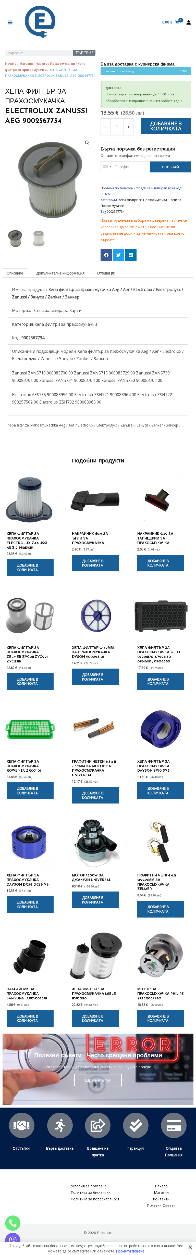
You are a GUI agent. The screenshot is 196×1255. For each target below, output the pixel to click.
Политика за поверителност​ (95, 1199)
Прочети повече (130, 1250)
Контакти (161, 1199)
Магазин (26, 64)
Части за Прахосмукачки (55, 64)
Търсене (84, 53)
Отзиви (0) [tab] (106, 273)
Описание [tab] (15, 273)
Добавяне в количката (166, 126)
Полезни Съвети (161, 1205)
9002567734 (116, 211)
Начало (11, 64)
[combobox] (107, 167)
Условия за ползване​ (89, 1186)
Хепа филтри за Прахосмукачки (142, 200)
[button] (87, 142)
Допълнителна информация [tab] (60, 273)
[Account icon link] (188, 22)
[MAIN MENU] (10, 22)
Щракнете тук (98, 1080)
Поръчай (170, 167)
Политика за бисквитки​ (91, 1192)
